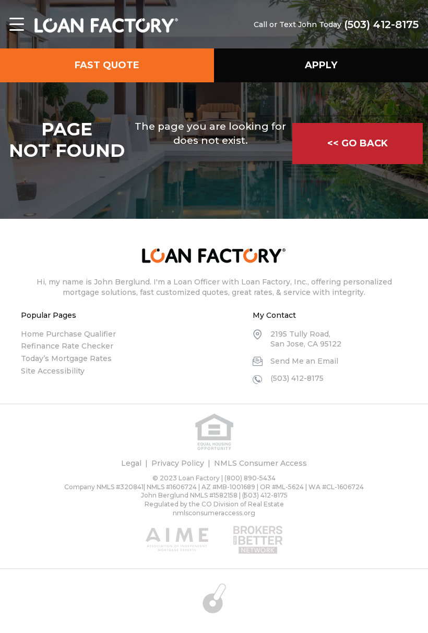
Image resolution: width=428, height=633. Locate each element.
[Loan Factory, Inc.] (106, 24)
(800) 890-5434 (250, 478)
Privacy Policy (177, 463)
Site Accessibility (53, 371)
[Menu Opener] (16, 24)
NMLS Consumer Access (260, 463)
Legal (131, 463)
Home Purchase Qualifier (68, 334)
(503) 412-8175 (381, 24)
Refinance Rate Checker (67, 346)
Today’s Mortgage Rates (66, 358)
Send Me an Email (304, 361)
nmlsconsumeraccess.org (214, 513)
